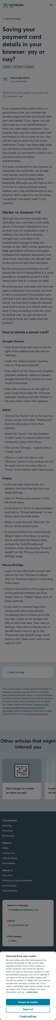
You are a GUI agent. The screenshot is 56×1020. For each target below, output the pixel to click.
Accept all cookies (28, 1002)
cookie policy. (32, 992)
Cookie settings (28, 1016)
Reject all (28, 1009)
